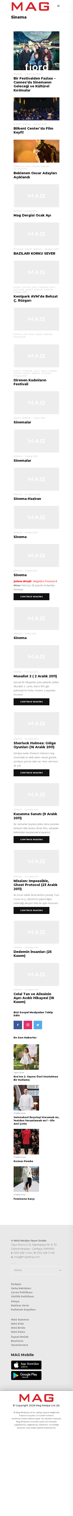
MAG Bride (18, 1327)
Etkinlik (19, 166)
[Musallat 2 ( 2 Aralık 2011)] (36, 656)
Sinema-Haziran (27, 499)
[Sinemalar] (36, 402)
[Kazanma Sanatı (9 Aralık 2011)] (36, 794)
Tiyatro (46, 373)
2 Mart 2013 (39, 418)
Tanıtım (48, 289)
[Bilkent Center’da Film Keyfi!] (36, 108)
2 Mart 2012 (30, 633)
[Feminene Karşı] (26, 1179)
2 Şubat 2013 (31, 456)
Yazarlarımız (19, 1345)
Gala (28, 166)
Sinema (18, 74)
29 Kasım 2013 (52, 249)
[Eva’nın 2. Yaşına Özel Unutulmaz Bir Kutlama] (26, 1056)
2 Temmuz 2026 (33, 74)
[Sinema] (36, 517)
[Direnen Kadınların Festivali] (36, 355)
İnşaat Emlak (20, 1336)
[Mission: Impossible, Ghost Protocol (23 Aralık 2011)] (36, 861)
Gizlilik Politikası (22, 1296)
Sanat (28, 249)
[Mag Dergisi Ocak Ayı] (36, 195)
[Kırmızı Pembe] (26, 1141)
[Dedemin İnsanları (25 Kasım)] (36, 932)
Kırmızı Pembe (23, 1161)
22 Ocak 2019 (20, 168)
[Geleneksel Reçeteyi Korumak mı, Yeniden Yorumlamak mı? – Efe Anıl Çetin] (26, 1097)
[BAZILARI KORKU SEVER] (36, 233)
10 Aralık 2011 (31, 672)
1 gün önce (19, 1072)
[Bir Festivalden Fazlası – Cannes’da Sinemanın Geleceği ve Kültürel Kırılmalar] (36, 50)
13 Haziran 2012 (32, 494)
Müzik (36, 166)
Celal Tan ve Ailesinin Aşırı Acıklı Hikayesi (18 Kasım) (34, 998)
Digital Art (29, 287)
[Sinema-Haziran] (36, 478)
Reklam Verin (20, 1305)
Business (17, 1340)
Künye (15, 1301)
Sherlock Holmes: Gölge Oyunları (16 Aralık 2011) (35, 745)
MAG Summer (20, 1319)
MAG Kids (17, 1323)
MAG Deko (18, 1331)
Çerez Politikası (22, 1292)
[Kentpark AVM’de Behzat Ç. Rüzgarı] (36, 272)
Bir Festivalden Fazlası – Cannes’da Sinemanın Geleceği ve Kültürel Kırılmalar (35, 84)
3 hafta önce (19, 1113)
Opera (18, 373)
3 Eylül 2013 (19, 337)
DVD (31, 334)
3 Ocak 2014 (31, 211)
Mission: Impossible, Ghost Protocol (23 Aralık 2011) (36, 885)
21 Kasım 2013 (20, 292)
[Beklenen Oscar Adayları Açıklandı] (36, 150)
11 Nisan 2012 (31, 570)
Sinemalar (22, 422)
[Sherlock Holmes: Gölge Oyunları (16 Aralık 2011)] (36, 723)
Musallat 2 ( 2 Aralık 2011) (35, 676)
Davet (17, 124)
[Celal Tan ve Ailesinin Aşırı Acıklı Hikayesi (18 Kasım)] (36, 974)
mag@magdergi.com (27, 1256)
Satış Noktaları (21, 1288)
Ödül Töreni (49, 371)
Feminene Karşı (24, 1198)
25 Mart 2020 (40, 124)
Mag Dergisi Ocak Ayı (32, 215)
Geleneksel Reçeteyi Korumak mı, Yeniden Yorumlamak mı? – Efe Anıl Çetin (36, 1120)
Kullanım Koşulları (23, 1309)
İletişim (16, 1284)
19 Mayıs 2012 (31, 532)
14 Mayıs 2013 (20, 376)
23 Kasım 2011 (31, 947)
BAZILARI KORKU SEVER (34, 253)
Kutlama (19, 289)
